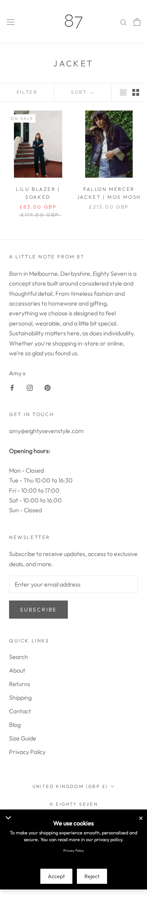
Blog (15, 724)
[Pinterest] (47, 387)
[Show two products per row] (135, 91)
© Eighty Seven (73, 804)
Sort (80, 92)
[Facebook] (12, 387)
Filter (27, 92)
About (17, 670)
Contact (20, 711)
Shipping (20, 697)
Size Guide (22, 738)
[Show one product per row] (123, 91)
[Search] (123, 21)
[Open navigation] (10, 21)
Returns (19, 684)
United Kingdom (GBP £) (70, 786)
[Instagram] (30, 387)
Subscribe (38, 609)
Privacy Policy (27, 752)
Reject (92, 876)
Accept (56, 876)
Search (18, 656)
